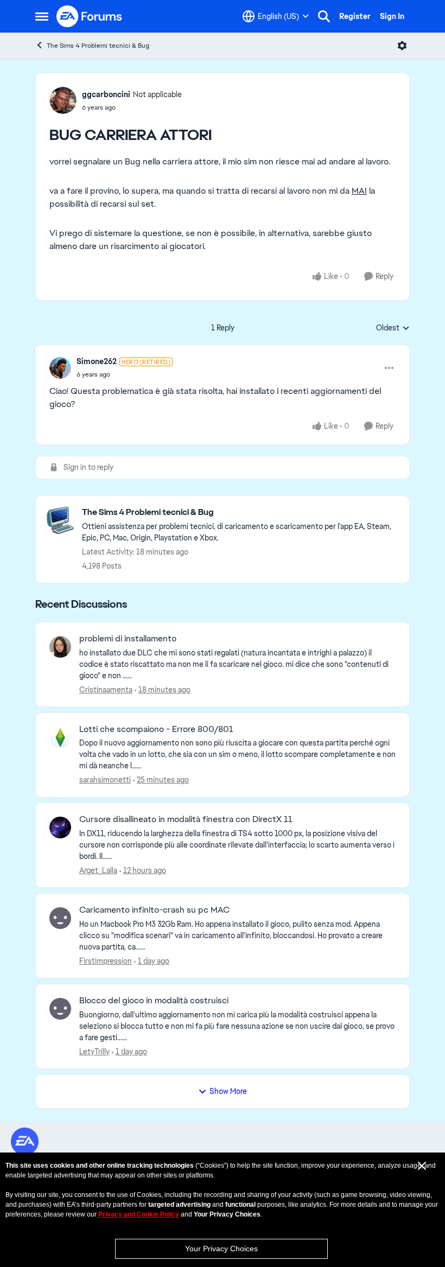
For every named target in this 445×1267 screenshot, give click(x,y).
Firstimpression (105, 961)
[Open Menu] (402, 45)
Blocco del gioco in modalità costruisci (153, 1000)
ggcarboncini (106, 94)
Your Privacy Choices (221, 1248)
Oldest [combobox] (393, 328)
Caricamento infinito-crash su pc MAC (154, 910)
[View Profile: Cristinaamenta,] (60, 647)
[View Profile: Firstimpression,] (60, 918)
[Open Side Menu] (42, 16)
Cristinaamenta (105, 690)
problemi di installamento (127, 638)
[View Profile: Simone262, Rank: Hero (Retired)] (60, 368)
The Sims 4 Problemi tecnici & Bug (98, 45)
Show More (228, 1091)
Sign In (392, 16)
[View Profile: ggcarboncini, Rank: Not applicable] (63, 100)
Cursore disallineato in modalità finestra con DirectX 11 (186, 819)
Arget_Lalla (98, 870)
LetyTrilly (94, 1051)
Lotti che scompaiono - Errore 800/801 (156, 729)
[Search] (323, 16)
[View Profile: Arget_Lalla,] (60, 827)
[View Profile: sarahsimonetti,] (60, 737)
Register (355, 16)
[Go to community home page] (89, 16)
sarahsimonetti (105, 780)
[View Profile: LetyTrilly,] (60, 1009)
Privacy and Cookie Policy (138, 1214)
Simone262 (97, 361)
